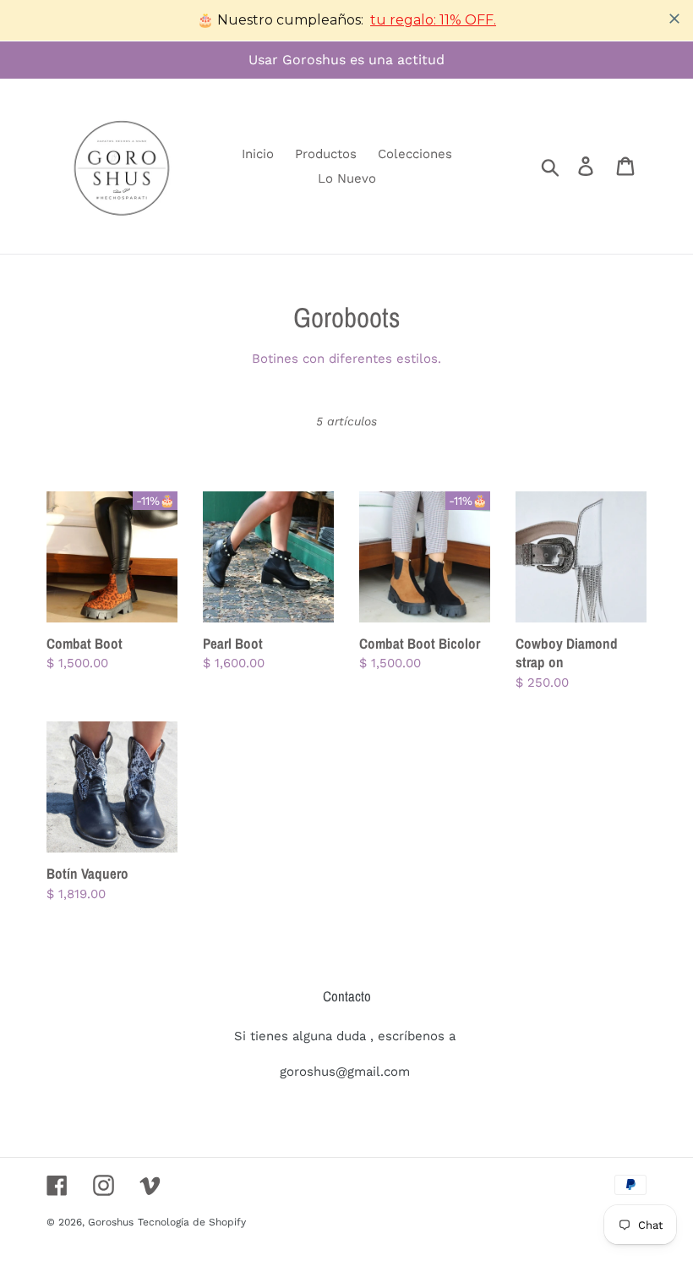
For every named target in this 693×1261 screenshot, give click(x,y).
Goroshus (111, 1222)
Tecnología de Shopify (192, 1222)
